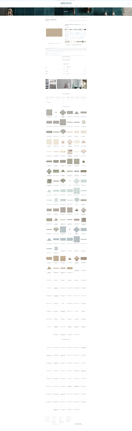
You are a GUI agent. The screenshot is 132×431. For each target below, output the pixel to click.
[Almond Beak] (66, 37)
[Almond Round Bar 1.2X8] (75, 37)
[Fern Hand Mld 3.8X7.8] (73, 28)
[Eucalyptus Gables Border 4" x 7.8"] (78, 42)
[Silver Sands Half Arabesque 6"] (68, 33)
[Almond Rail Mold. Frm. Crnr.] (78, 37)
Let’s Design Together (69, 421)
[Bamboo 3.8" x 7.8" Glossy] (68, 28)
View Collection (84, 20)
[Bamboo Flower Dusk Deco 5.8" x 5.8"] (68, 42)
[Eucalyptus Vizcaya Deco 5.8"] (83, 42)
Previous (64, 29)
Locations (60, 6)
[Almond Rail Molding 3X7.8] (80, 37)
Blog (81, 6)
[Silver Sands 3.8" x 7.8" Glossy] (80, 29)
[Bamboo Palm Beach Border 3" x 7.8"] (73, 42)
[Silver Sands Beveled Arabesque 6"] (80, 33)
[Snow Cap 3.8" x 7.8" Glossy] (83, 28)
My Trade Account (47, 421)
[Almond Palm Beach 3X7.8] (73, 33)
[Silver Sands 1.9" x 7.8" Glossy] (66, 33)
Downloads (75, 20)
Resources (65, 6)
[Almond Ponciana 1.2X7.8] (73, 37)
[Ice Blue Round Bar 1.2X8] (71, 37)
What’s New (60, 422)
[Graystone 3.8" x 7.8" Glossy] (75, 28)
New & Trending (68, 422)
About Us (50, 6)
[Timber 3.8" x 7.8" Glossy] (85, 28)
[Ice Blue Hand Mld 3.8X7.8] (78, 28)
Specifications (71, 20)
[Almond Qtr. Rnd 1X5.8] (68, 37)
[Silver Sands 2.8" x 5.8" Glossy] (71, 33)
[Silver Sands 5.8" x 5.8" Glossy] (85, 33)
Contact (71, 6)
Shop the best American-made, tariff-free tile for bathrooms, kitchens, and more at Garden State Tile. (66, 0)
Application (79, 20)
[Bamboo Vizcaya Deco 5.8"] (75, 42)
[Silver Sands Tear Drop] (83, 33)
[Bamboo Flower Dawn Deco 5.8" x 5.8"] (66, 42)
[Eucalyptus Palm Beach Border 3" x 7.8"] (80, 42)
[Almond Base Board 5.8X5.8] (83, 37)
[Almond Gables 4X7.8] (75, 33)
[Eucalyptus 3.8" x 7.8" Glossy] (71, 28)
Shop (46, 422)
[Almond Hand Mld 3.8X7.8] (66, 28)
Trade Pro (76, 6)
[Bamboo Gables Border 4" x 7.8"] (71, 42)
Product (55, 6)
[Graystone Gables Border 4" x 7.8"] (85, 42)
